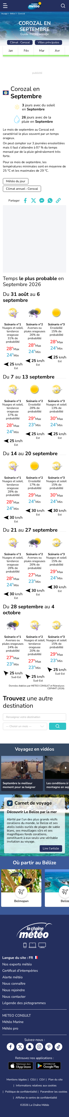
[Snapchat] (30, 1047)
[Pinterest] (49, 1047)
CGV (42, 1079)
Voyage (4, 13)
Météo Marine (13, 1022)
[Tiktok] (58, 1047)
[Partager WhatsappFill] (50, 200)
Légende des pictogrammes (24, 1003)
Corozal (21, 13)
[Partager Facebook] (25, 200)
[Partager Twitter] (33, 200)
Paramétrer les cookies (53, 1091)
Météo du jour (15, 181)
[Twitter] (20, 1047)
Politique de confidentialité (21, 1092)
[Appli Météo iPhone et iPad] (20, 1066)
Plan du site (55, 1079)
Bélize (12, 13)
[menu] (6, 6)
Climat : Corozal (20, 42)
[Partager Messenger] (41, 200)
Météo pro (10, 1028)
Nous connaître (13, 983)
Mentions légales (17, 1079)
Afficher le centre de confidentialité (36, 1097)
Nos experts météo (17, 964)
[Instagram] (39, 1047)
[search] (63, 6)
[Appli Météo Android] (48, 1066)
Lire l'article (51, 848)
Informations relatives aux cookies (36, 1085)
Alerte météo (12, 977)
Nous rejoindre (13, 990)
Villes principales (48, 42)
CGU (33, 1079)
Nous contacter (13, 996)
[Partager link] (58, 200)
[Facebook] (10, 1047)
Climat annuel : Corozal (22, 189)
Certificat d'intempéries (20, 970)
